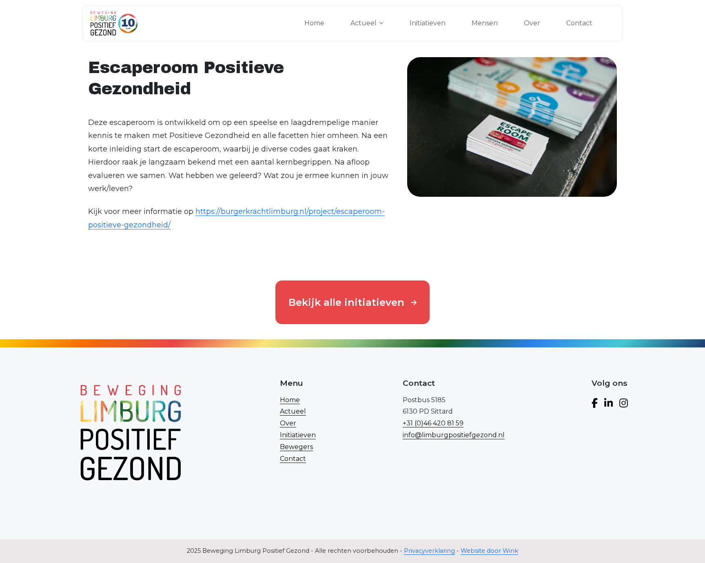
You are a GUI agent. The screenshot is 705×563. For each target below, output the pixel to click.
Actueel (293, 411)
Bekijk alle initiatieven (346, 302)
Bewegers (296, 447)
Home (314, 23)
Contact (579, 23)
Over (532, 23)
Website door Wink (489, 550)
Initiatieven (428, 23)
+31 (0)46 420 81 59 (433, 423)
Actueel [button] (363, 23)
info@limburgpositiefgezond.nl (454, 435)
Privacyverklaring (429, 550)
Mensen (485, 23)
